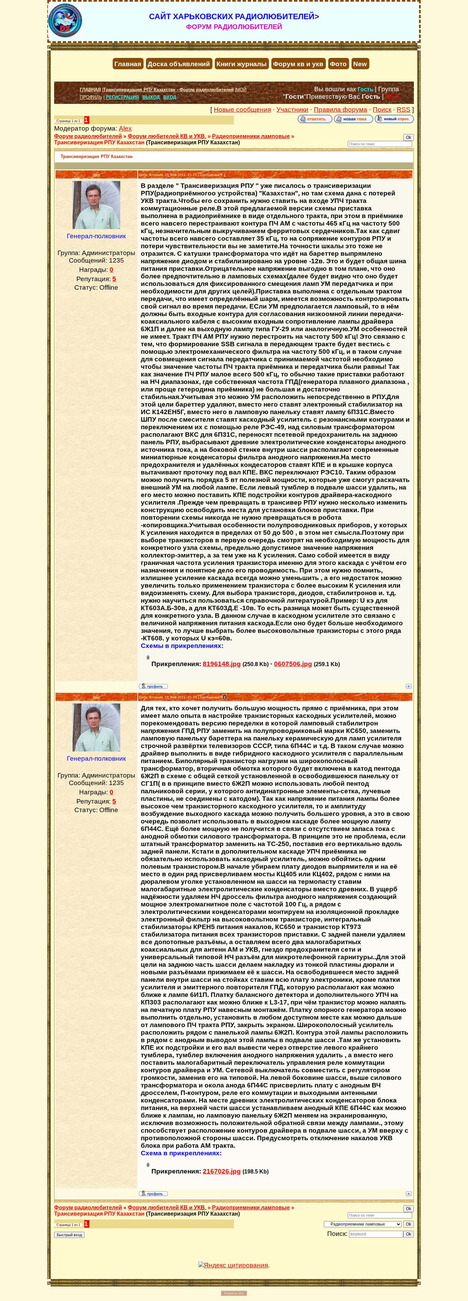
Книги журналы (242, 64)
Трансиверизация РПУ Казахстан (99, 142)
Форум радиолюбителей (88, 136)
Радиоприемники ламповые (251, 136)
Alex (125, 128)
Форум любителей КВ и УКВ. (167, 136)
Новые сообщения (242, 109)
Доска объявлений (179, 64)
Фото (338, 64)
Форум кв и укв (298, 64)
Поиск (382, 109)
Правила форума (340, 109)
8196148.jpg (222, 663)
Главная (127, 64)
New (360, 64)
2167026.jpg (222, 1171)
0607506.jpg (293, 663)
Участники (292, 109)
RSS (392, 96)
